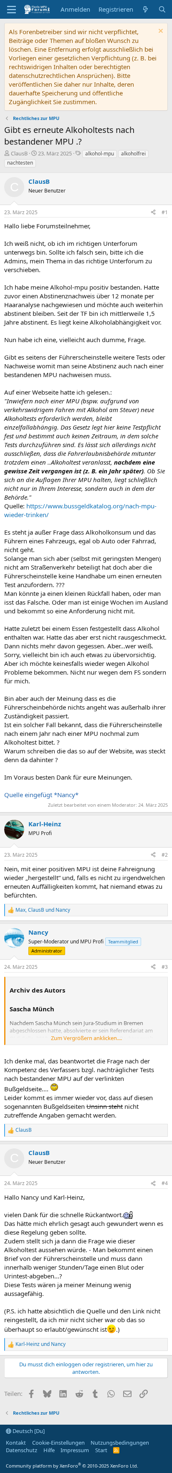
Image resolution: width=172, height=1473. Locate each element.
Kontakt (16, 1442)
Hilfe (49, 1450)
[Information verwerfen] (159, 32)
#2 (165, 854)
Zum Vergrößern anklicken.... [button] (86, 1038)
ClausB (19, 153)
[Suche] (162, 9)
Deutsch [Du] (28, 1431)
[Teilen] (153, 213)
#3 (165, 966)
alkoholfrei (133, 153)
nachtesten (20, 162)
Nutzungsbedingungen (120, 1442)
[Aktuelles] (145, 9)
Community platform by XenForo (72, 1466)
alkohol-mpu (99, 153)
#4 (165, 1183)
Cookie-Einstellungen (58, 1442)
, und (42, 910)
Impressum (75, 1450)
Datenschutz (21, 1450)
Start (101, 1450)
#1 (165, 212)
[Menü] (11, 9)
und (40, 1344)
